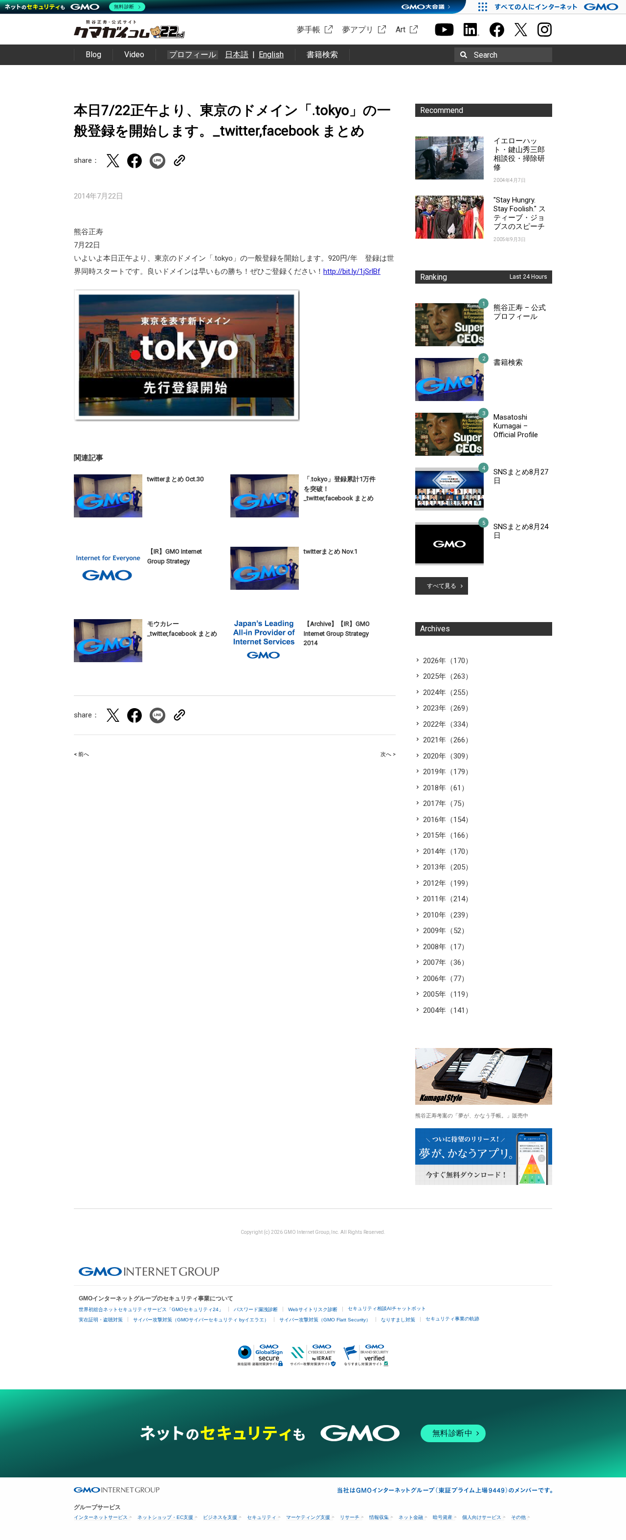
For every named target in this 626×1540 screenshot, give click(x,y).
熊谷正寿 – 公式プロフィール (519, 312)
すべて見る (441, 585)
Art (400, 29)
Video (134, 54)
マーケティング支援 (308, 1517)
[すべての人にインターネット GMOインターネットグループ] (558, 7)
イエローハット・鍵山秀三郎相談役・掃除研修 (519, 154)
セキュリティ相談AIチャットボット (387, 1308)
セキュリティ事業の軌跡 (452, 1318)
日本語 (236, 54)
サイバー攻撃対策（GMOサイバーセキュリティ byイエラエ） (201, 1319)
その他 (518, 1517)
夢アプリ (358, 29)
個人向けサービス (481, 1517)
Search (485, 55)
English (271, 54)
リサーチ (349, 1517)
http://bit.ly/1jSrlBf (351, 271)
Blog (93, 54)
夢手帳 (308, 29)
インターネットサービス (101, 1517)
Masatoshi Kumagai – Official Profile (515, 426)
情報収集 (379, 1517)
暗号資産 (442, 1517)
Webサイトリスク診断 (312, 1309)
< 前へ (81, 754)
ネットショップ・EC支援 (165, 1517)
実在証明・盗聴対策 (101, 1319)
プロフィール (192, 54)
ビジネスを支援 (220, 1517)
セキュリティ (261, 1517)
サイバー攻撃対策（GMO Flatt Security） (325, 1319)
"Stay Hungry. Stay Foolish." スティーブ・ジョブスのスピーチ (519, 213)
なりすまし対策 (398, 1319)
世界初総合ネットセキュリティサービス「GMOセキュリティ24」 (151, 1309)
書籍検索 (322, 54)
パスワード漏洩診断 (256, 1309)
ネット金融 (411, 1517)
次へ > (388, 754)
